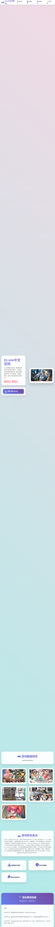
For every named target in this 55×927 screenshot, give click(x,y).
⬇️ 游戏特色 (39, 2)
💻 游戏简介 (19, 2)
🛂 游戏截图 (29, 2)
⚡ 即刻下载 (49, 2)
